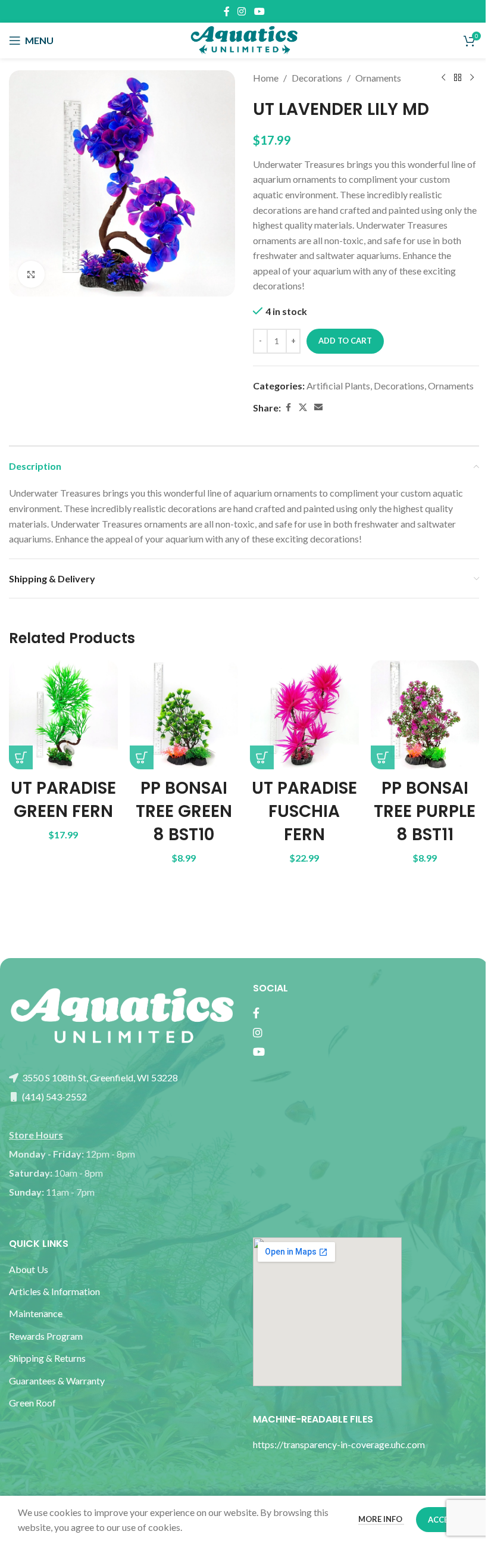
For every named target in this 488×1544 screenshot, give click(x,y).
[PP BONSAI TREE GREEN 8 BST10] (184, 714)
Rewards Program (46, 1336)
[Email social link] (318, 408)
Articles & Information (55, 1291)
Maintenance (35, 1313)
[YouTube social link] (259, 11)
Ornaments (378, 77)
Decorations (317, 77)
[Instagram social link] (242, 11)
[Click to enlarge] (31, 274)
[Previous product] (443, 78)
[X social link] (303, 408)
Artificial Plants (338, 385)
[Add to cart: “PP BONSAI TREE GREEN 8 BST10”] (142, 757)
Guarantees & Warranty (57, 1380)
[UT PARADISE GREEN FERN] (63, 714)
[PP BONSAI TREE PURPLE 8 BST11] (425, 714)
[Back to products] (458, 78)
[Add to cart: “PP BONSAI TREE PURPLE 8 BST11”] (383, 757)
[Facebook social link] (227, 11)
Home (266, 77)
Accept (443, 1519)
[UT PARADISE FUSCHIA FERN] (304, 714)
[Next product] (472, 78)
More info (381, 1519)
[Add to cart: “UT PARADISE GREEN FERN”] (21, 757)
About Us (28, 1269)
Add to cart (345, 340)
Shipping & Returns (47, 1358)
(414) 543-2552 (53, 1096)
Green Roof (32, 1402)
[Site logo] (244, 39)
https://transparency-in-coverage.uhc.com (339, 1444)
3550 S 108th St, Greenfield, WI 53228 (99, 1077)
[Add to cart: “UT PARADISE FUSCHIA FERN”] (262, 757)
